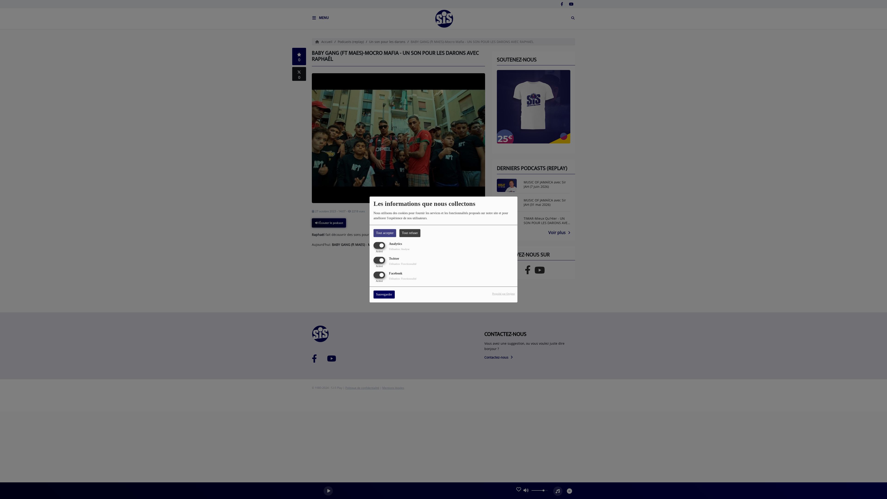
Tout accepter (385, 233)
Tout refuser (410, 233)
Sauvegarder (384, 294)
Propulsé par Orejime (503, 293)
